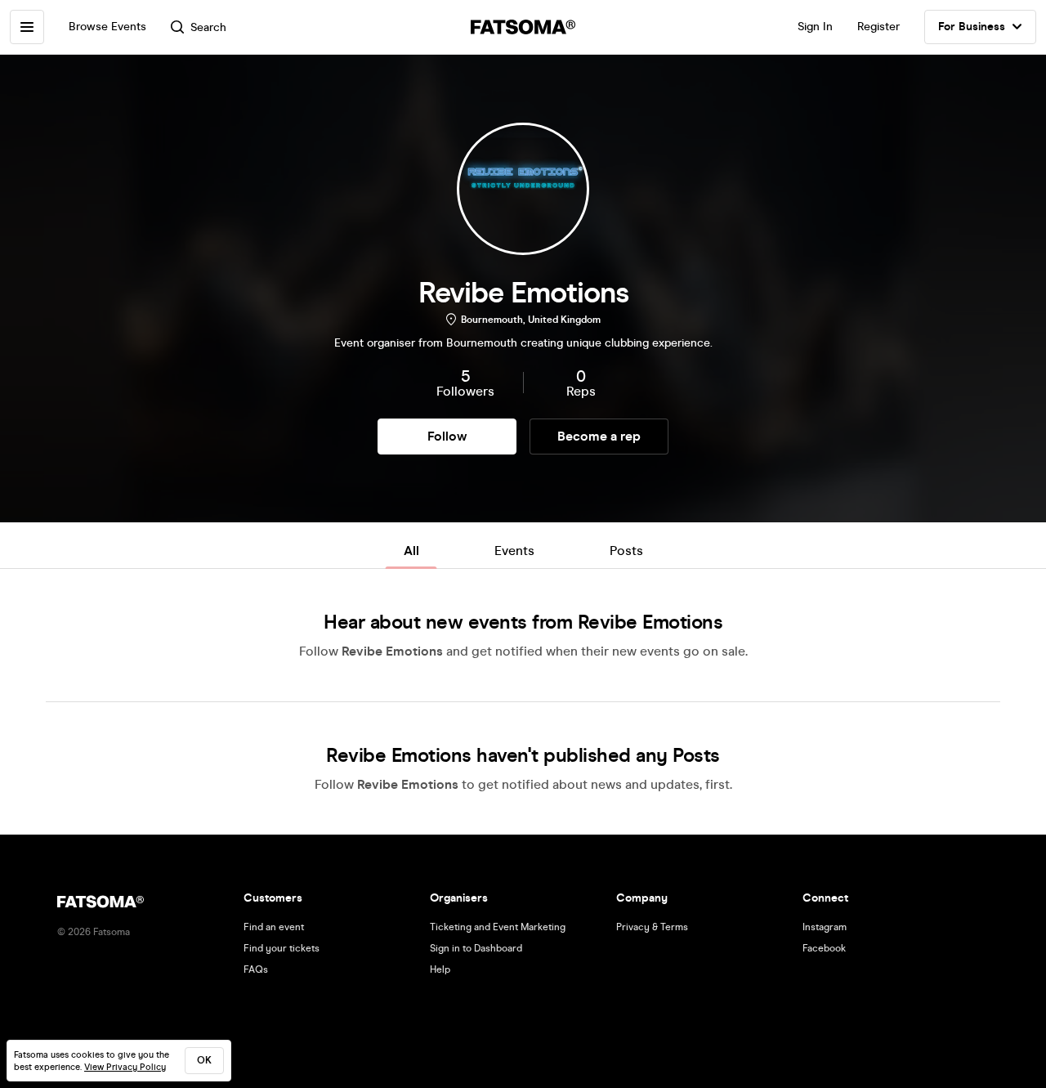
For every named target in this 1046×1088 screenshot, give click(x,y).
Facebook (824, 948)
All (411, 550)
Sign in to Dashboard (476, 948)
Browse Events (107, 27)
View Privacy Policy (125, 1067)
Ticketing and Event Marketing (497, 927)
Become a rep (599, 436)
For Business (971, 27)
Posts (626, 550)
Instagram (824, 927)
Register (878, 27)
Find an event (274, 927)
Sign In (815, 27)
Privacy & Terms (652, 927)
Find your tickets (282, 948)
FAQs (256, 969)
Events (514, 550)
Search (208, 27)
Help (440, 969)
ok (204, 1060)
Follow (447, 436)
